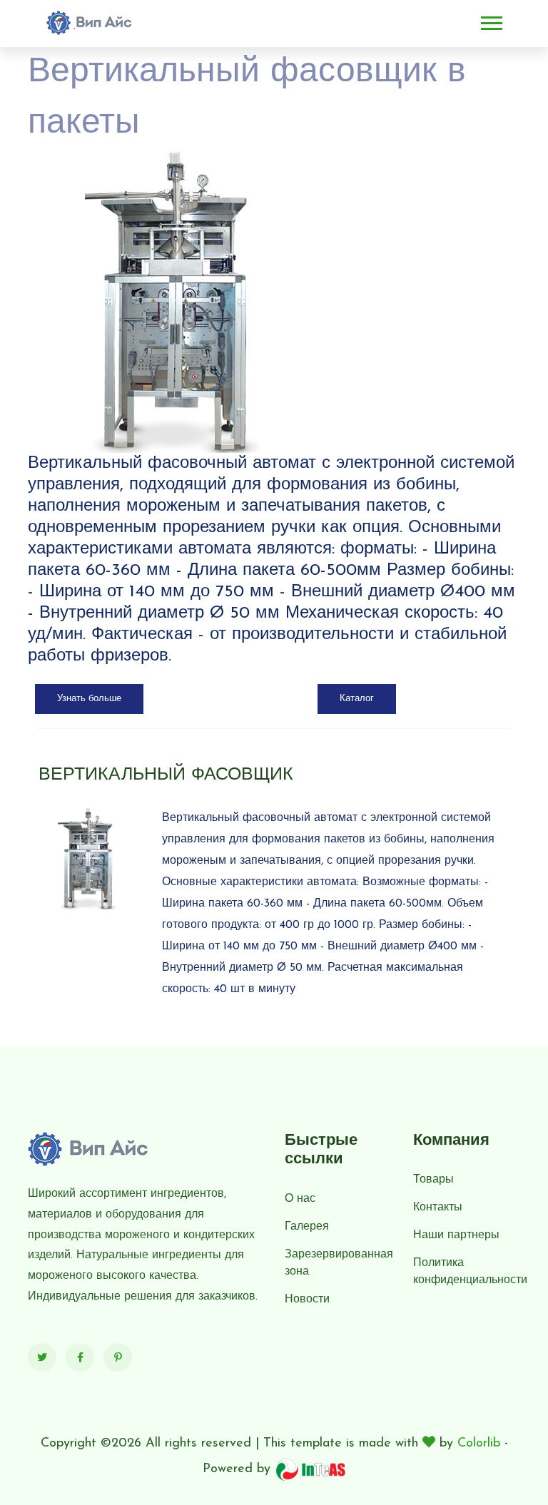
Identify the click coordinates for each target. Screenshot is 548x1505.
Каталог (357, 698)
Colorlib (478, 1443)
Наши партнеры (456, 1235)
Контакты (437, 1207)
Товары (433, 1179)
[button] (490, 20)
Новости (307, 1299)
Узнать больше (89, 698)
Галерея (307, 1227)
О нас (300, 1199)
